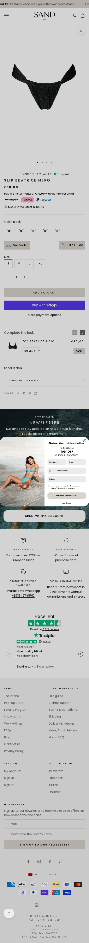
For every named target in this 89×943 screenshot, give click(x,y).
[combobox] (52, 471)
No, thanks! (66, 503)
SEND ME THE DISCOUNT (66, 495)
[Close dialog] (84, 440)
